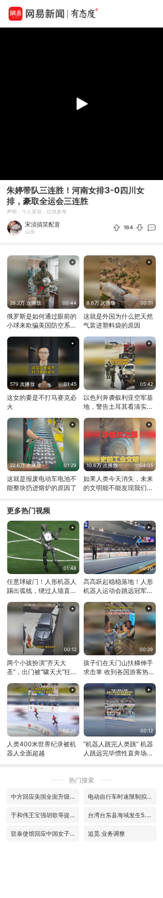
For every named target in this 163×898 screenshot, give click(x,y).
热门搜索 (81, 780)
